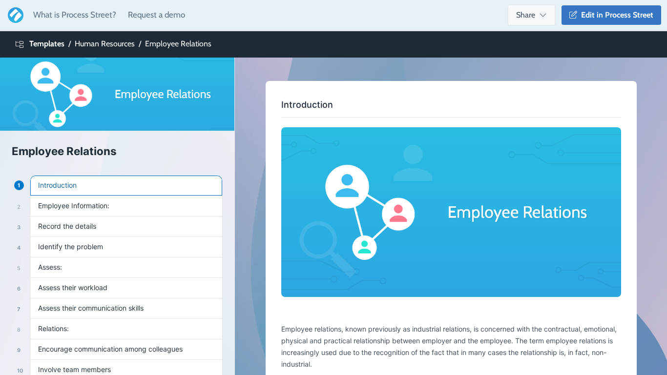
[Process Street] (13, 15)
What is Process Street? (74, 15)
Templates (46, 43)
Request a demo (156, 15)
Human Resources (105, 43)
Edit (615, 15)
